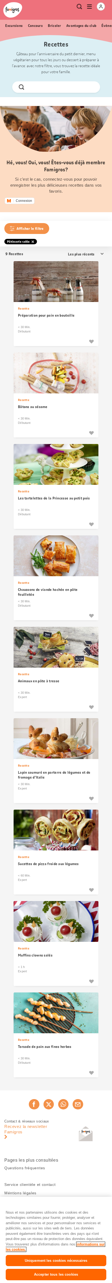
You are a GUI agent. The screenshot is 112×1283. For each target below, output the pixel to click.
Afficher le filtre (30, 228)
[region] (56, 1240)
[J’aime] (91, 341)
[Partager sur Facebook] (34, 1104)
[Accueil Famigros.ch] (12, 10)
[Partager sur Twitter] (48, 1104)
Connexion (24, 201)
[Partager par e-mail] (78, 1104)
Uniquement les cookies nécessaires (56, 1261)
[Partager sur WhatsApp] (63, 1104)
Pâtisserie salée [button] (18, 241)
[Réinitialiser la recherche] (91, 87)
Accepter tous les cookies (56, 1274)
